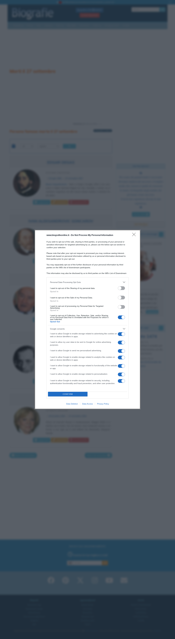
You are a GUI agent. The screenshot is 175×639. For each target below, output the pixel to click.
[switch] (121, 288)
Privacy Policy (103, 404)
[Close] (134, 235)
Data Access (87, 404)
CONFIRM (68, 394)
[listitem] (87, 282)
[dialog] (87, 319)
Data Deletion (72, 404)
